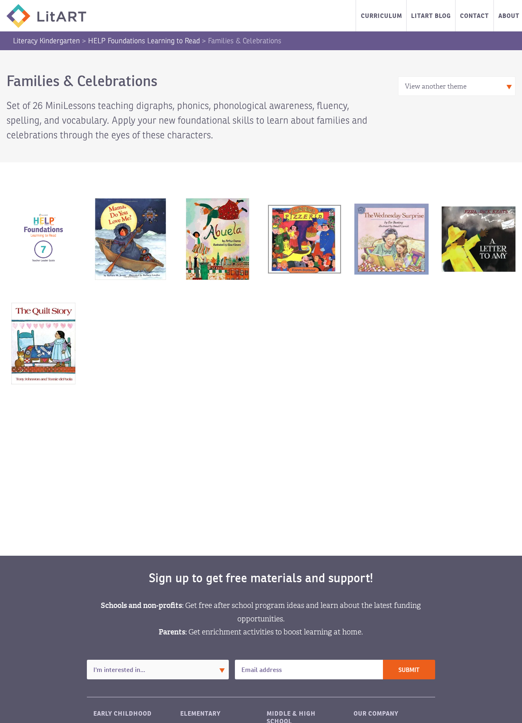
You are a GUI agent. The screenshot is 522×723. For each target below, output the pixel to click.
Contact (474, 16)
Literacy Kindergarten (46, 41)
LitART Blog (431, 16)
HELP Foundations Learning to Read (144, 41)
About (509, 16)
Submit (409, 670)
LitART (46, 16)
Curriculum (381, 16)
